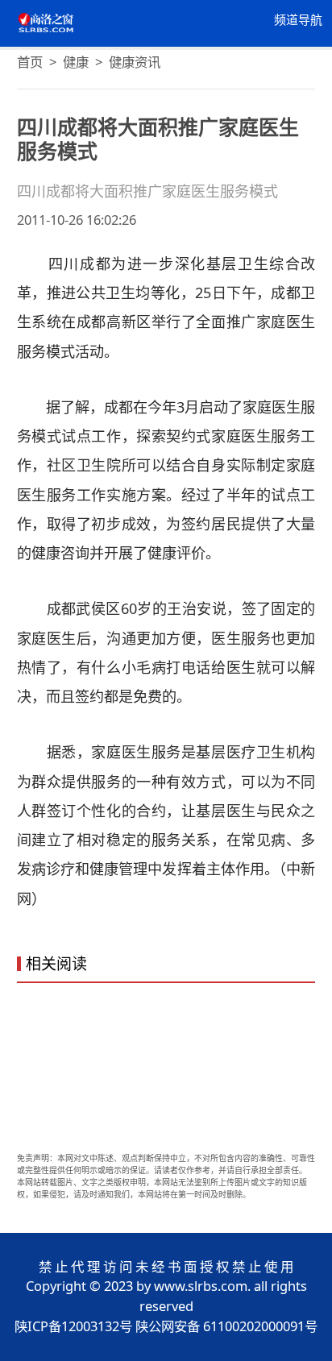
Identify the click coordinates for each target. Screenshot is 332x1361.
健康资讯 (134, 61)
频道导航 (298, 20)
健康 (76, 61)
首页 (30, 61)
